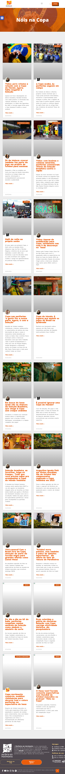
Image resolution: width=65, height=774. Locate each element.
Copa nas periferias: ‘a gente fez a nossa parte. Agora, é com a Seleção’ (16, 320)
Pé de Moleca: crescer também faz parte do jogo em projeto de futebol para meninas (16, 164)
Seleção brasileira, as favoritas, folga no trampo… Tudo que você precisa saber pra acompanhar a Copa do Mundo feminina (17, 476)
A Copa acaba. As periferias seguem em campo (47, 86)
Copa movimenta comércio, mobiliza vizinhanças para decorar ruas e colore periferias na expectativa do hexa (16, 699)
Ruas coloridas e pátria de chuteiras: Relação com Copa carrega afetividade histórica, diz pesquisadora (46, 624)
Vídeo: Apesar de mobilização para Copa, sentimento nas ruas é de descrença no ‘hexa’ (47, 244)
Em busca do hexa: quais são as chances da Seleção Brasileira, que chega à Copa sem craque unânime (16, 407)
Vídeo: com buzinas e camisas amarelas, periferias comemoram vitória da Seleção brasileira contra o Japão (48, 166)
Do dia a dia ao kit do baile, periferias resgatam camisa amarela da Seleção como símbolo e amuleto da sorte (17, 624)
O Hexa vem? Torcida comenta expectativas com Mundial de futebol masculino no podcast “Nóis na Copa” (47, 696)
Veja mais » (9, 113)
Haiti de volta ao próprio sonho (14, 240)
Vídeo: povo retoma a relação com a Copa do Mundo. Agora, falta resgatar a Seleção (16, 88)
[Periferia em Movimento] (9, 4)
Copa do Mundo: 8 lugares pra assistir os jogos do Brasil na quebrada (47, 320)
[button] (2, 18)
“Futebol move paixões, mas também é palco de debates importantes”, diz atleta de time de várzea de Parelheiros (47, 555)
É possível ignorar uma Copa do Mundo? (48, 404)
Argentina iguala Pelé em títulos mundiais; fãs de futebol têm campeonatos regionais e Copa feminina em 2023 (47, 476)
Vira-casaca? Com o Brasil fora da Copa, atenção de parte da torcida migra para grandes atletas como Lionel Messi (16, 555)
